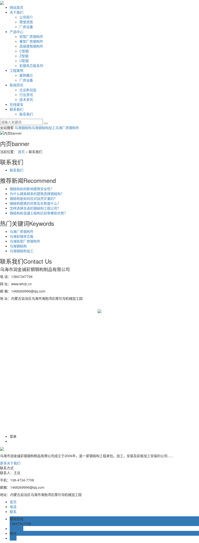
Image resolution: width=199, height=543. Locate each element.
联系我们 (16, 109)
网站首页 (16, 7)
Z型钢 (23, 55)
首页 (21, 151)
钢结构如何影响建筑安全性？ (32, 188)
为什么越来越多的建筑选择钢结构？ (37, 193)
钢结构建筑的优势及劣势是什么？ (35, 203)
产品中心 (16, 31)
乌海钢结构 (23, 127)
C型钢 (24, 51)
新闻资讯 (16, 84)
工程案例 (16, 70)
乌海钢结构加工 (43, 127)
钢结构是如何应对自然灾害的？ (33, 198)
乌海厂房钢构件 (67, 127)
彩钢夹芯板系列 (31, 65)
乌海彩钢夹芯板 (21, 236)
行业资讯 (26, 94)
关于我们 (16, 12)
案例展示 (26, 75)
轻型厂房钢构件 (31, 36)
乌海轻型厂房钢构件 (25, 241)
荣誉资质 (26, 21)
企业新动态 (27, 89)
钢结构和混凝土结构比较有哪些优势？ (38, 213)
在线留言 (16, 104)
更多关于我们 (10, 463)
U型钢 (24, 60)
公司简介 (26, 17)
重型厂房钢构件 (31, 41)
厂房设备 (26, 26)
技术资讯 (26, 99)
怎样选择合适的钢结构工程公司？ (35, 208)
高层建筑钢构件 (31, 46)
